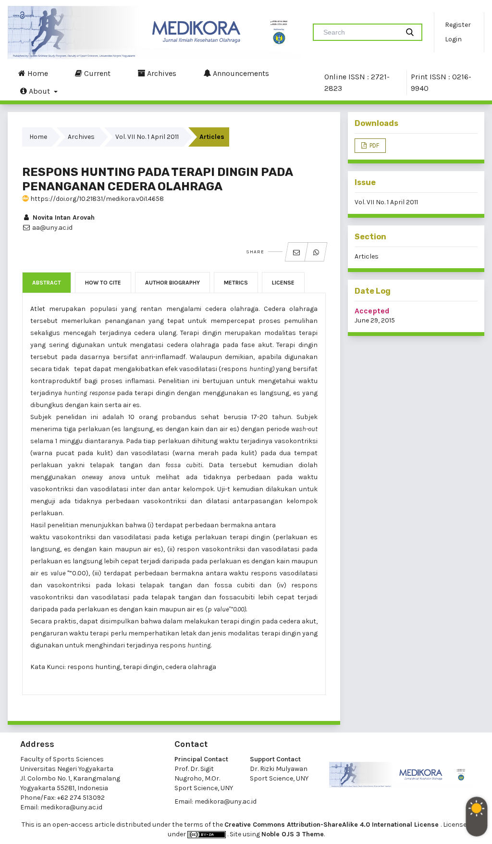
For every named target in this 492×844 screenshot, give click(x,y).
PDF (373, 145)
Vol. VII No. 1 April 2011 (147, 137)
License (283, 282)
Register (458, 25)
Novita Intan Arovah (63, 217)
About (39, 91)
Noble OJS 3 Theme (292, 834)
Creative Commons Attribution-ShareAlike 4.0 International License (332, 824)
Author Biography (172, 282)
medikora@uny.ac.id (71, 807)
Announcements (240, 73)
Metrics (236, 282)
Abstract (46, 282)
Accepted (372, 310)
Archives (160, 73)
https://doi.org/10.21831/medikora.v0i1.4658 (96, 199)
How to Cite (103, 282)
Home (36, 73)
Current (96, 73)
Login (453, 39)
